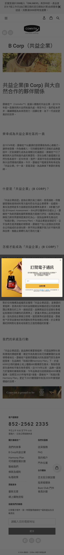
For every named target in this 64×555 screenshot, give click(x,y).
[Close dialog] (60, 260)
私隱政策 (47, 289)
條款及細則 (41, 289)
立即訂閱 (42, 286)
